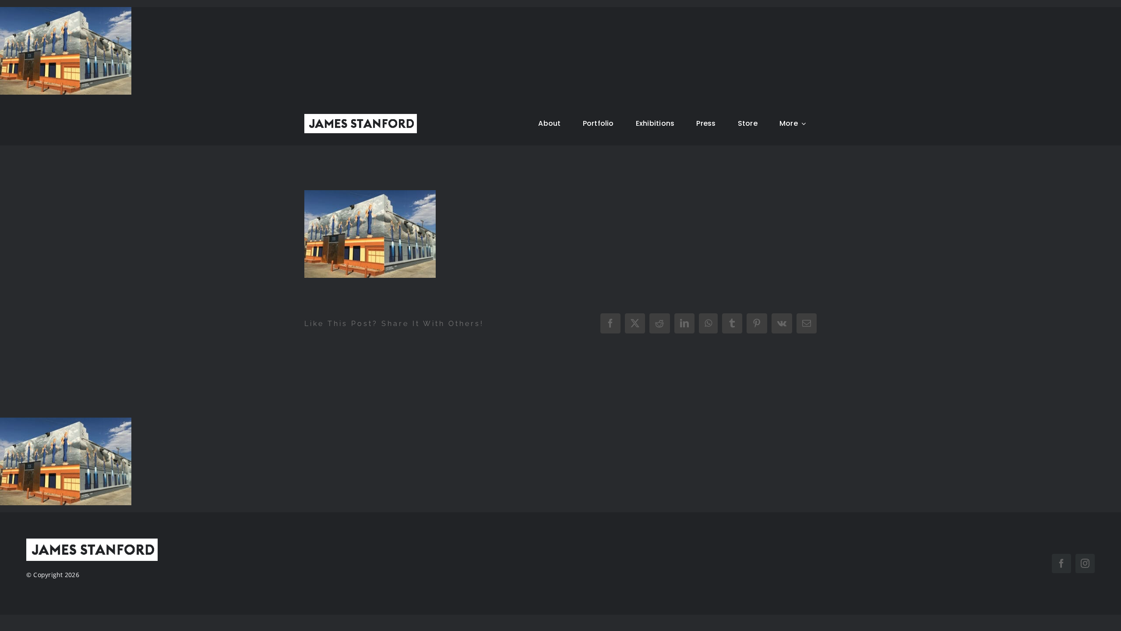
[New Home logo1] (360, 117)
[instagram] (1085, 563)
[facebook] (1061, 563)
